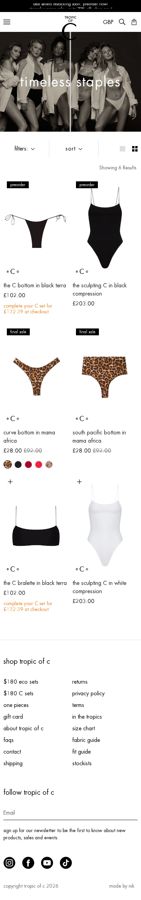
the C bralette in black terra (35, 583)
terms (78, 705)
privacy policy (88, 693)
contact (12, 752)
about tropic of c (23, 728)
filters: (21, 149)
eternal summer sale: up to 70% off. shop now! (71, 6)
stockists (82, 763)
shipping (13, 763)
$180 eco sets (20, 682)
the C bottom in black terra (34, 285)
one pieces (16, 705)
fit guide (81, 752)
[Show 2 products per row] (135, 148)
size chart (83, 728)
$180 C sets (18, 693)
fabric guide (86, 740)
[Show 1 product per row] (122, 148)
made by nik (121, 886)
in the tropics (87, 717)
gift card (13, 717)
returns (80, 682)
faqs (8, 740)
